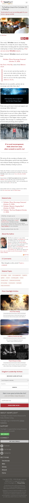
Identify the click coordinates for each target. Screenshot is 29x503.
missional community (15, 280)
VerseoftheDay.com (21, 239)
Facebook (6, 445)
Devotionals (6, 461)
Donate (4, 434)
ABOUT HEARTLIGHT (9, 413)
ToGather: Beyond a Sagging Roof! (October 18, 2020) (13, 207)
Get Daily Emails (14, 441)
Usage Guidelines (5, 226)
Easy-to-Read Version (15, 487)
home (21, 277)
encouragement (17, 275)
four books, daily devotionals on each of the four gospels (14, 250)
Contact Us (7, 453)
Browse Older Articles (14, 376)
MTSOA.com (4, 179)
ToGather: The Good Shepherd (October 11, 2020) (15, 211)
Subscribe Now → (14, 405)
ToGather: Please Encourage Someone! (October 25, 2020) (14, 60)
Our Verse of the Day (6, 65)
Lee (10, 182)
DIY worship (4, 283)
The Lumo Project (6, 190)
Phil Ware (4, 35)
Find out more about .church (13, 50)
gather (2, 277)
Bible (3, 464)
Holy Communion (5, 285)
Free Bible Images (17, 190)
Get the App (7, 449)
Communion (12, 283)
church (8, 277)
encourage (3, 275)
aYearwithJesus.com (12, 249)
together (24, 275)
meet (9, 275)
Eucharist (19, 283)
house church (4, 280)
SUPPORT (4, 426)
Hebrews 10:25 (8, 80)
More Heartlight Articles (10, 291)
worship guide (14, 277)
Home (4, 473)
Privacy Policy (21, 483)
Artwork (4, 470)
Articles (4, 467)
